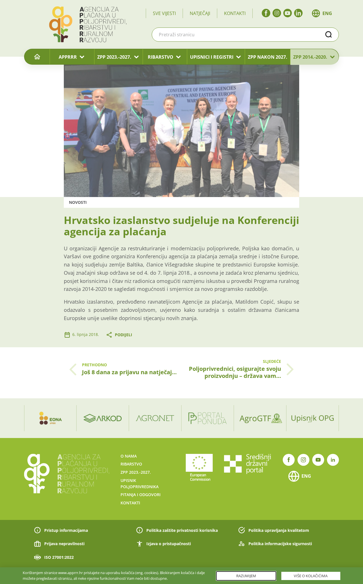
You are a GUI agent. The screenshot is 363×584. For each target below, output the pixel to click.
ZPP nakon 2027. (267, 57)
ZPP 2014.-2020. (310, 57)
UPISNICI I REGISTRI (211, 57)
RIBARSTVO (160, 57)
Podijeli (123, 334)
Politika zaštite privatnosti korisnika (182, 530)
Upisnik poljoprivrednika (140, 483)
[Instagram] (277, 13)
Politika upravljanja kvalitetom (278, 530)
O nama (129, 456)
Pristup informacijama (66, 530)
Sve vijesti (164, 13)
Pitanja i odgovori (141, 494)
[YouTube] (287, 13)
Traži (329, 34)
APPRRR (68, 57)
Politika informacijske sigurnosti (280, 543)
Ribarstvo (131, 464)
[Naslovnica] (37, 57)
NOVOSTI (78, 202)
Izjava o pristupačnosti (168, 543)
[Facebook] (266, 13)
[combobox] (245, 34)
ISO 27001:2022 (59, 557)
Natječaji (200, 13)
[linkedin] (298, 13)
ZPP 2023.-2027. (114, 57)
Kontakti (235, 13)
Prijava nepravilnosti (64, 543)
